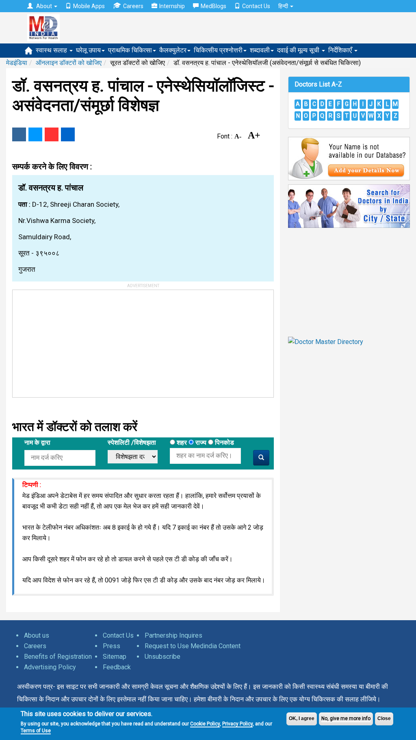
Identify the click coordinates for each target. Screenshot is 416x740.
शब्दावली (260, 50)
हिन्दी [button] (283, 6)
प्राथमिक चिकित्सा (130, 50)
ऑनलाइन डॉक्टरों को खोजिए (69, 63)
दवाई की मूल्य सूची (299, 50)
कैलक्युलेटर (172, 50)
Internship (172, 6)
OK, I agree (301, 718)
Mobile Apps (89, 6)
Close (384, 718)
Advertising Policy (50, 667)
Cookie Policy (205, 724)
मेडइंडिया (16, 63)
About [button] (44, 6)
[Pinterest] (51, 134)
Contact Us (256, 6)
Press (111, 646)
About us (36, 635)
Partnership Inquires (173, 635)
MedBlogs (213, 6)
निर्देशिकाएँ (340, 50)
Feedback (117, 667)
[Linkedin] (68, 134)
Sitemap (114, 656)
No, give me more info (345, 718)
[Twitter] (35, 134)
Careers (133, 6)
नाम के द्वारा (37, 442)
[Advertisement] (73, 341)
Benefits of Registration (58, 656)
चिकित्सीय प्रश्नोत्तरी (218, 50)
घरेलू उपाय (88, 50)
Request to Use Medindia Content (192, 646)
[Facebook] (19, 134)
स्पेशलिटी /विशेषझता (132, 442)
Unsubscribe (162, 656)
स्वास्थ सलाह (52, 50)
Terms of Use (36, 731)
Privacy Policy (237, 724)
